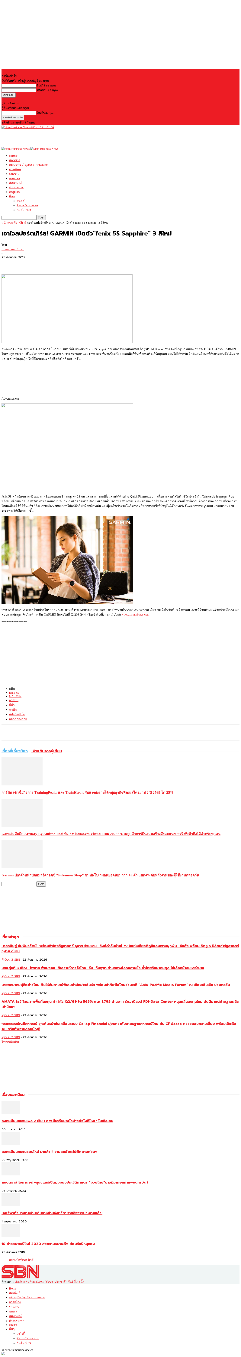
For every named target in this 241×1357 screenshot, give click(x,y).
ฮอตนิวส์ (14, 160)
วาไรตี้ (20, 201)
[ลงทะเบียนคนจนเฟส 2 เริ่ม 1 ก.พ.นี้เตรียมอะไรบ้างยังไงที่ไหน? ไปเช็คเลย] (11, 1113)
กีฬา (12, 705)
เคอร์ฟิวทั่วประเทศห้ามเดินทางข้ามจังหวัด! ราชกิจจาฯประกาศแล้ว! (52, 1213)
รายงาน (14, 174)
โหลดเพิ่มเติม (10, 1041)
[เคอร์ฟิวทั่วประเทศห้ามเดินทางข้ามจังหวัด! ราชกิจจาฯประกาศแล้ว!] (11, 1205)
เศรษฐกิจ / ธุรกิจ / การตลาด (28, 165)
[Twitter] (21, 263)
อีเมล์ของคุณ (44, 112)
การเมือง (15, 169)
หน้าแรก (7, 222)
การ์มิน (13, 700)
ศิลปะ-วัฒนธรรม (27, 205)
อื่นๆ (12, 196)
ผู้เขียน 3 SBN (11, 959)
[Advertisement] (70, 137)
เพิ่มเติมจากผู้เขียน (46, 751)
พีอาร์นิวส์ (20, 222)
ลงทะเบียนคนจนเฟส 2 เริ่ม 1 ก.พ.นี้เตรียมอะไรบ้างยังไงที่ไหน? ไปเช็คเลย (57, 1121)
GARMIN (15, 696)
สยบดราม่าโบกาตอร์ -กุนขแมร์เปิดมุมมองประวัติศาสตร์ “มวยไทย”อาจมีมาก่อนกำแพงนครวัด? (75, 1182)
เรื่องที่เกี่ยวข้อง (15, 751)
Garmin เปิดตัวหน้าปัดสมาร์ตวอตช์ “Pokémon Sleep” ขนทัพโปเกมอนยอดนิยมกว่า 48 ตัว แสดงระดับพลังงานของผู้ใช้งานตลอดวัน (100, 875)
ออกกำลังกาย (18, 719)
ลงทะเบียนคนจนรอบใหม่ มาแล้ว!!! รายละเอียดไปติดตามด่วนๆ (49, 1151)
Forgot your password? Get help (21, 99)
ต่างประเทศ (16, 187)
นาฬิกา (13, 709)
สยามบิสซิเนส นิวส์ (21, 1260)
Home (13, 156)
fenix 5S (14, 692)
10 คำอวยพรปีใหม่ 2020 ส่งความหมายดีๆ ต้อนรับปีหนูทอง (48, 1243)
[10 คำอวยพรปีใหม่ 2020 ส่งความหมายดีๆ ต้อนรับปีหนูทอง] (11, 1235)
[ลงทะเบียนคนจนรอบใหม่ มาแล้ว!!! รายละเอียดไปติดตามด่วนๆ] (11, 1143)
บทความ (14, 178)
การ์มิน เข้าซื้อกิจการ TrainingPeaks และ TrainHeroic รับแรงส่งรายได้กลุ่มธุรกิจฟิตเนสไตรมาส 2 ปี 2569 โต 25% (88, 792)
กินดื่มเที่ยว (24, 210)
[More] (35, 263)
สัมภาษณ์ (15, 183)
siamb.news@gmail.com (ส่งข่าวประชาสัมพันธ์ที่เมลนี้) (49, 1281)
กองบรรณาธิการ (13, 249)
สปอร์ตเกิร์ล (17, 714)
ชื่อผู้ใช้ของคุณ (46, 85)
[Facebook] (8, 263)
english (14, 192)
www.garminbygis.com (135, 614)
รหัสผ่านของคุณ (47, 90)
